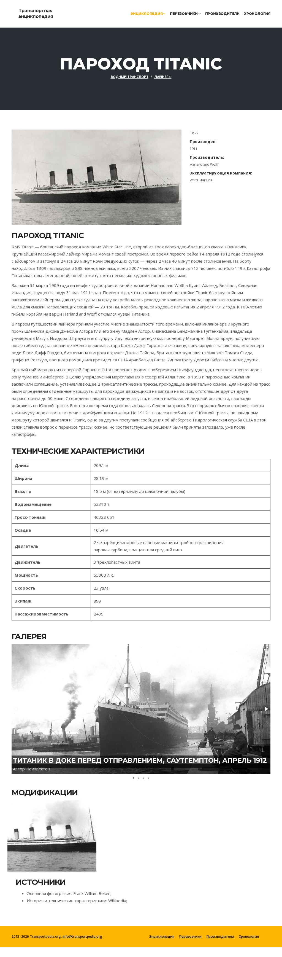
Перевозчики (184, 14)
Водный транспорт (129, 76)
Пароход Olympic (41, 835)
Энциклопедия (147, 14)
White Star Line (201, 180)
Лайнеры (163, 76)
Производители (222, 14)
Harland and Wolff (204, 164)
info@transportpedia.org (82, 936)
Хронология (257, 14)
